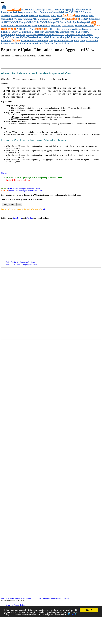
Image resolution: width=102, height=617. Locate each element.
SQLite (35, 22)
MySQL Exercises (10, 37)
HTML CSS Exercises (59, 29)
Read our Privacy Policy (15, 605)
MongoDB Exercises (70, 37)
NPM (53, 15)
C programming (23, 19)
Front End (14, 9)
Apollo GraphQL (82, 22)
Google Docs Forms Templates (64, 40)
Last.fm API (68, 25)
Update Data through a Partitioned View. (24, 188)
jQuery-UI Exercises (21, 31)
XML (20, 29)
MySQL (14, 22)
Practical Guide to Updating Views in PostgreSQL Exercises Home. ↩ (35, 178)
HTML (25, 9)
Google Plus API (9, 25)
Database (73, 18)
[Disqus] (51, 371)
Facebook (17, 218)
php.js (70, 9)
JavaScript (39, 9)
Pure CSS (68, 12)
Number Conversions (26, 43)
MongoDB (53, 22)
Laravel (53, 19)
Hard (19, 204)
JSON (26, 29)
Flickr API (56, 25)
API (93, 22)
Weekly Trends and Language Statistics (21, 264)
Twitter (29, 218)
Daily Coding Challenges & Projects (20, 262)
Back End (68, 15)
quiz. (44, 209)
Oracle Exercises (84, 34)
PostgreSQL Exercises (48, 37)
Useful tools (42, 40)
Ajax (32, 29)
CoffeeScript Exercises (43, 31)
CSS (31, 9)
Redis (69, 22)
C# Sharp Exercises (36, 34)
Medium (12, 204)
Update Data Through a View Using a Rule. (25, 191)
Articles (65, 43)
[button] (51, 2)
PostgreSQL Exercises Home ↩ (19, 180)
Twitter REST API (84, 25)
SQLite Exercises (28, 37)
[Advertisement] (30, 62)
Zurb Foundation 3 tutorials (48, 12)
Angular (29, 15)
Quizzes (57, 43)
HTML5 (50, 9)
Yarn (59, 15)
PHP (77, 15)
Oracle (62, 22)
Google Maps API (41, 25)
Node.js (5, 19)
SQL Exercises (68, 34)
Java (91, 15)
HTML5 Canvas (82, 12)
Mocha (46, 15)
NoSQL (44, 22)
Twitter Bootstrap (83, 9)
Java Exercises (53, 34)
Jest (41, 15)
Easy (5, 204)
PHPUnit (62, 19)
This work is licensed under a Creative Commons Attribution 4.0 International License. (35, 598)
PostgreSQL (25, 22)
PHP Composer (40, 19)
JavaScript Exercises (80, 29)
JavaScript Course (10, 15)
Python (84, 15)
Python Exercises (78, 31)
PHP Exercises (61, 31)
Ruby (12, 19)
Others (15, 40)
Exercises (41, 28)
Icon (22, 15)
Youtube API (24, 25)
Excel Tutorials (28, 40)
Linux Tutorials (45, 43)
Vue (36, 15)
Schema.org (61, 9)
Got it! (89, 609)
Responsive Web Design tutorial (17, 12)
